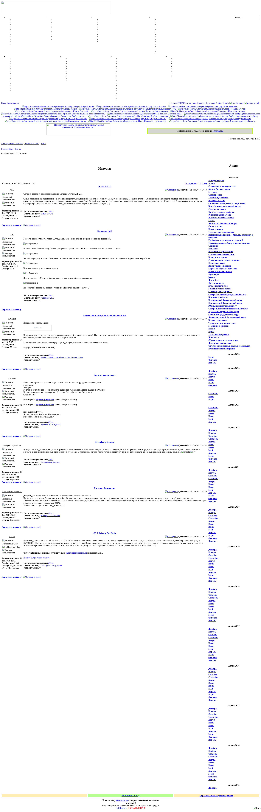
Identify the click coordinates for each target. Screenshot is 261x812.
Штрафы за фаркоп (104, 442)
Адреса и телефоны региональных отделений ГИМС (125, 37)
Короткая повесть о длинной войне (190, 71)
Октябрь (212, 436)
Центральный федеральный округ (225, 300)
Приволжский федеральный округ (225, 303)
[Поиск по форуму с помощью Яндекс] (252, 103)
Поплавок (213, 249)
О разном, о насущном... (220, 291)
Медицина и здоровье (218, 326)
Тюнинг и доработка (218, 198)
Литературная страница (155, 118)
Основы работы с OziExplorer (133, 86)
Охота (51, 17)
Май (210, 419)
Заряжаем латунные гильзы (67, 29)
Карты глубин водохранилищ (133, 81)
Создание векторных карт (221, 254)
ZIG (12, 235)
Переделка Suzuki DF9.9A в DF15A (174, 34)
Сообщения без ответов (12, 143)
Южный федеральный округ (222, 306)
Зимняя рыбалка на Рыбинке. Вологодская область (37, 66)
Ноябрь (212, 374)
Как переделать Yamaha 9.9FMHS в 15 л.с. (177, 19)
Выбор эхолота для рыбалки (132, 95)
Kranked (12, 319)
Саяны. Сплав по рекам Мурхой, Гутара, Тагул (35, 83)
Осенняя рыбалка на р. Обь (25, 73)
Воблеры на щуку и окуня (25, 24)
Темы (43, 143)
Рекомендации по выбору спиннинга (30, 41)
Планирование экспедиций (221, 349)
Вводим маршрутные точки (132, 63)
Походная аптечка (236, 111)
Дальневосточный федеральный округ (227, 317)
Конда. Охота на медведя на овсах (28, 71)
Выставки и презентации (220, 251)
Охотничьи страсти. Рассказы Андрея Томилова (197, 68)
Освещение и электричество (222, 186)
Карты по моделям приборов (222, 269)
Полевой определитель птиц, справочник (73, 32)
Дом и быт (213, 280)
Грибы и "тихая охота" (219, 289)
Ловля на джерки (20, 27)
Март (211, 357)
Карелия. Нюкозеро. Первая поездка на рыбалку (36, 86)
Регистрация (13, 103)
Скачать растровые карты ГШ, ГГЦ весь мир (141, 93)
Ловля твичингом (21, 34)
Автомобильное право (219, 189)
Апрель (212, 422)
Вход (3, 103)
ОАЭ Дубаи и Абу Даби (104, 533)
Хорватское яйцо (20, 29)
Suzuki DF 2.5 (104, 186)
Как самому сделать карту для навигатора (139, 71)
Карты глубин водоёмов (156, 111)
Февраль (212, 360)
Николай (12, 378)
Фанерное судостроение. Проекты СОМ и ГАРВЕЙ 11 (125, 22)
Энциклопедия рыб (21, 19)
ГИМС (211, 220)
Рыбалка (11, 17)
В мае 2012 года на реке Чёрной (27, 81)
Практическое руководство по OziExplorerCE (140, 88)
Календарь (210, 103)
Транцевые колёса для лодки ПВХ (116, 27)
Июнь (211, 416)
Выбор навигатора (159, 116)
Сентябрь (213, 393)
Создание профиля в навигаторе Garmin (138, 61)
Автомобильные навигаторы (222, 223)
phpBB (36, 328)
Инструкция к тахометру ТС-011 (173, 29)
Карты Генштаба (80, 111)
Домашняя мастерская (219, 343)
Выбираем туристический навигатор (136, 76)
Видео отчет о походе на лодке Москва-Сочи (104, 315)
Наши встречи (159, 106)
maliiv (12, 536)
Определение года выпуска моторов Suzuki (178, 49)
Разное (171, 56)
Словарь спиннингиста (23, 39)
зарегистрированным (76, 553)
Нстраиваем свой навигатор (132, 59)
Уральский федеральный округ (223, 311)
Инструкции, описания (219, 266)
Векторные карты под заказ (132, 98)
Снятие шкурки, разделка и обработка (72, 22)
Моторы (156, 17)
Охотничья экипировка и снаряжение (226, 203)
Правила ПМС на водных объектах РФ (118, 41)
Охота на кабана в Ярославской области (32, 63)
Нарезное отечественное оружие (69, 37)
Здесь (50, 211)
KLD (12, 190)
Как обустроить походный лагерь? (85, 71)
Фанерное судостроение (239, 118)
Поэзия (211, 329)
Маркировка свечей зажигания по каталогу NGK (181, 41)
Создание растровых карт (221, 232)
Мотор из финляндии (104, 488)
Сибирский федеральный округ (223, 314)
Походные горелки (77, 73)
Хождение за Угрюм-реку (24, 59)
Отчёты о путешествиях (75, 118)
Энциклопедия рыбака (219, 215)
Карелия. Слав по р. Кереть (25, 61)
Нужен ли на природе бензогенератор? (87, 66)
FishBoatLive (121, 808)
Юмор (211, 277)
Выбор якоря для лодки (111, 39)
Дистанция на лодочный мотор (172, 24)
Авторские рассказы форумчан (188, 63)
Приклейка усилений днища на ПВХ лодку (120, 24)
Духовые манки (61, 19)
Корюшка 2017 (104, 231)
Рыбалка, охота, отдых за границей (225, 240)
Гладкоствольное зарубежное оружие (71, 39)
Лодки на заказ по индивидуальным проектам (121, 34)
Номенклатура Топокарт (130, 100)
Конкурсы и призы (77, 121)
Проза (211, 331)
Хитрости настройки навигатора (134, 66)
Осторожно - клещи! (78, 81)
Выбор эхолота (78, 116)
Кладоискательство (218, 286)
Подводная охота (216, 263)
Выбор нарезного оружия (65, 27)
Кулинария (214, 274)
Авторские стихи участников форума (191, 66)
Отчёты (10, 56)
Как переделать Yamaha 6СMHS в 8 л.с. (176, 22)
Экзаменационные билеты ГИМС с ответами (121, 32)
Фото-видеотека (216, 283)
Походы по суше (216, 180)
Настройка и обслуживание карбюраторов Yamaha (182, 46)
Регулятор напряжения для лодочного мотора (179, 32)
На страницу (191, 183)
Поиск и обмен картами (130, 73)
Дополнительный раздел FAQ (162, 109)
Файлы (219, 103)
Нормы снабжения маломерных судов (117, 29)
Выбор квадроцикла (78, 78)
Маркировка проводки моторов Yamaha (177, 51)
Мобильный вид (130, 795)
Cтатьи (242, 109)
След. (204, 183)
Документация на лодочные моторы (175, 44)
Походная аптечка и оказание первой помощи (90, 59)
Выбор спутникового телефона (133, 83)
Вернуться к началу (11, 225)
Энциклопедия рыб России (242, 121)
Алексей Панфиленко (12, 491)
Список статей (180, 76)
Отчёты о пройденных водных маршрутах (229, 346)
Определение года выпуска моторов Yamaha (179, 37)
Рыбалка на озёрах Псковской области (31, 68)
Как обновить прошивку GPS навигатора (138, 68)
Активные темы (31, 143)
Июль (211, 379)
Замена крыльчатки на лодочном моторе (177, 39)
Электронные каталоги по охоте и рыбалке (194, 73)
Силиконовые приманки (24, 32)
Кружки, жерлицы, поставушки (27, 44)
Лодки (97, 17)
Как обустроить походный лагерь (224, 206)
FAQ (179, 103)
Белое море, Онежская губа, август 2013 (31, 88)
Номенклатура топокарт (155, 121)
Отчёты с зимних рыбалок (221, 212)
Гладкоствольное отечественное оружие (72, 34)
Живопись (213, 337)
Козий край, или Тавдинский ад (27, 78)
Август (211, 377)
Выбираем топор (76, 61)
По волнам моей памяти (185, 61)
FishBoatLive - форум (11, 149)
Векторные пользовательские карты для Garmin (142, 78)
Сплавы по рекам (217, 209)
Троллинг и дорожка (218, 334)
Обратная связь (189, 103)
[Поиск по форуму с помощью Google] (236, 103)
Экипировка (69, 56)
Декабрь (212, 371)
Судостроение (215, 195)
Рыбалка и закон (216, 200)
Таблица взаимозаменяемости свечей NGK (178, 54)
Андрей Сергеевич (12, 445)
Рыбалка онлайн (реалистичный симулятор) (195, 78)
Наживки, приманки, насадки (26, 22)
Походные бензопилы (78, 63)
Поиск (226, 103)
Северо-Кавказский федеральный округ (228, 309)
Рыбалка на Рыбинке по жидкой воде (30, 76)
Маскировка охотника (64, 24)
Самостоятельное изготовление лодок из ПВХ (121, 19)
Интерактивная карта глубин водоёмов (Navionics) (143, 90)
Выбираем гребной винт (169, 27)
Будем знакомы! (229, 106)
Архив (73, 109)
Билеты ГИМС (174, 114)
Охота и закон (215, 226)
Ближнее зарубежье (218, 297)
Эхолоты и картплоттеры (221, 218)
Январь (212, 363)
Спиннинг (213, 246)
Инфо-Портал (87, 106)
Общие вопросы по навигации (223, 340)
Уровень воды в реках (105, 375)
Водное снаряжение (218, 320)
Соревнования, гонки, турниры (224, 260)
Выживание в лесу (77, 76)
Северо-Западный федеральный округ (227, 294)
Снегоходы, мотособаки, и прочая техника (229, 243)
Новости (201, 103)
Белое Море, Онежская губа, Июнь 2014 (31, 90)
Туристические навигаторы (222, 323)
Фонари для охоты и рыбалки (83, 68)
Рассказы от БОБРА (183, 59)
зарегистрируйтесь (45, 399)
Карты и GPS (119, 56)
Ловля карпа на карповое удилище (29, 37)
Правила (173, 103)
